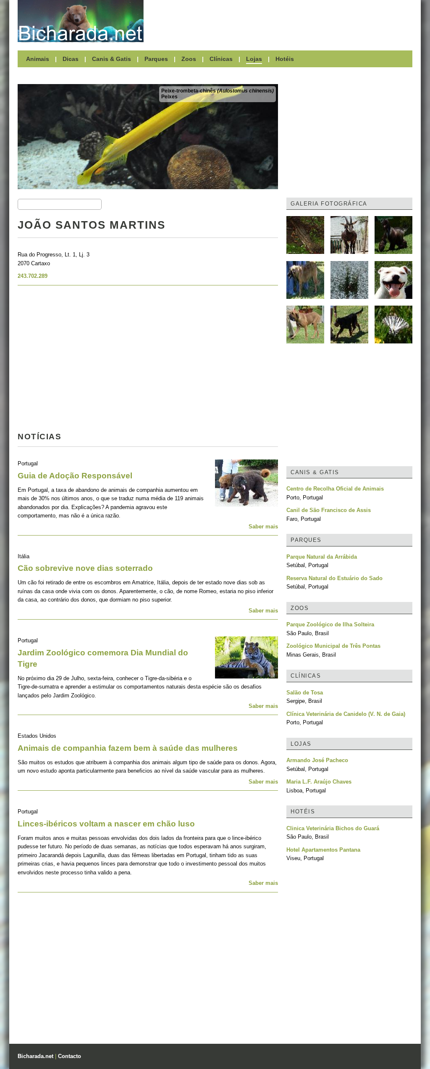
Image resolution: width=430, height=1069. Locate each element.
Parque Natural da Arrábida (321, 557)
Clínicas (221, 58)
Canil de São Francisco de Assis (328, 510)
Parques (156, 58)
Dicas (71, 58)
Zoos (188, 58)
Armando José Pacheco (317, 760)
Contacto (69, 1056)
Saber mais (263, 526)
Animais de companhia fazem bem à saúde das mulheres (128, 748)
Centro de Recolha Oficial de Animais (335, 489)
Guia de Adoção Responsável (75, 475)
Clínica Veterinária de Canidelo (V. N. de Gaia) (345, 714)
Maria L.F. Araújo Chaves (318, 782)
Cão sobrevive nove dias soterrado (85, 568)
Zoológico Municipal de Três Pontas (333, 646)
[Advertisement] (282, 21)
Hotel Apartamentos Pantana (323, 850)
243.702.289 (32, 276)
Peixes (169, 96)
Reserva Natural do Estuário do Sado (334, 578)
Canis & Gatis (111, 58)
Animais (37, 58)
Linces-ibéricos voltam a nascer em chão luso (106, 823)
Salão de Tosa (304, 692)
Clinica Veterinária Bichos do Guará (332, 828)
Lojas (254, 58)
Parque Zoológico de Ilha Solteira (330, 624)
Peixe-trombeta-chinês (217, 90)
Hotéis (284, 58)
